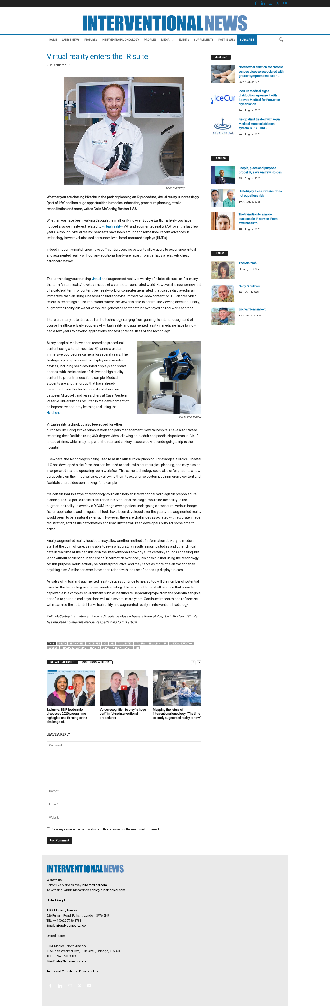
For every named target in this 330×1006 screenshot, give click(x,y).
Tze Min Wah (248, 263)
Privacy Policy (88, 971)
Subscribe (247, 39)
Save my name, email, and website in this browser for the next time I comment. (106, 829)
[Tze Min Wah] (223, 270)
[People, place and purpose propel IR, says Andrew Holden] (223, 175)
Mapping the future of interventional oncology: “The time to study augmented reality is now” (177, 714)
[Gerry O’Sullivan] (223, 293)
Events (184, 39)
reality (94, 648)
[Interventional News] (165, 23)
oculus (53, 648)
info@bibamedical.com (72, 925)
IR (165, 643)
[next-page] (199, 662)
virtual (96, 279)
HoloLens (54, 413)
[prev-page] (193, 662)
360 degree (93, 643)
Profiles (150, 39)
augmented (124, 643)
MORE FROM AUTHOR (95, 662)
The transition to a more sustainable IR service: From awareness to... (258, 219)
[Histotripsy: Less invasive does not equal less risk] (223, 198)
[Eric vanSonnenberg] (223, 316)
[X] (277, 3)
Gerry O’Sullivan (249, 286)
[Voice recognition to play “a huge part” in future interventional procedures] (124, 688)
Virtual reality (122, 648)
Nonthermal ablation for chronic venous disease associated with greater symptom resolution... (261, 71)
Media (165, 39)
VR (137, 648)
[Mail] (270, 3)
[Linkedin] (263, 3)
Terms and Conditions (62, 971)
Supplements (204, 39)
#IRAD (62, 643)
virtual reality (112, 226)
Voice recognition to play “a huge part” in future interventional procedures (123, 714)
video (106, 648)
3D (105, 643)
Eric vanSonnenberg (252, 309)
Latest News (70, 39)
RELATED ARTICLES (62, 662)
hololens (154, 643)
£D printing (76, 643)
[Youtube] (285, 3)
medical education (181, 643)
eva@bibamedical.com (91, 885)
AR (112, 643)
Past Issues (226, 39)
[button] (281, 40)
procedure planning (74, 648)
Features (90, 39)
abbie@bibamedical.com (107, 890)
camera (140, 643)
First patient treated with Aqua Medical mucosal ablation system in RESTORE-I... (259, 123)
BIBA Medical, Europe (62, 910)
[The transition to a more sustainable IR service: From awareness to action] (223, 221)
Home (53, 39)
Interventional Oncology (120, 39)
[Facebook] (256, 3)
